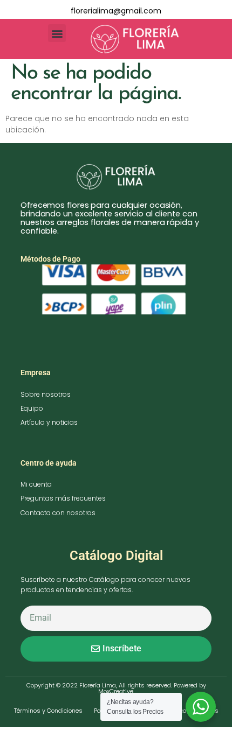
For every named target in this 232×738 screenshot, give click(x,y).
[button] (57, 33)
